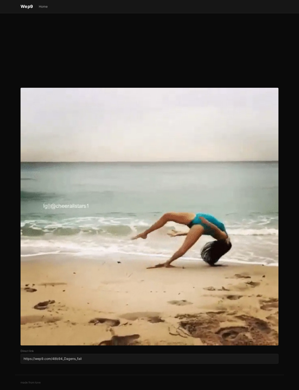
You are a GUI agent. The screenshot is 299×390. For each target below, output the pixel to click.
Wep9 (27, 6)
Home (43, 6)
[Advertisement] (149, 51)
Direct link (27, 351)
